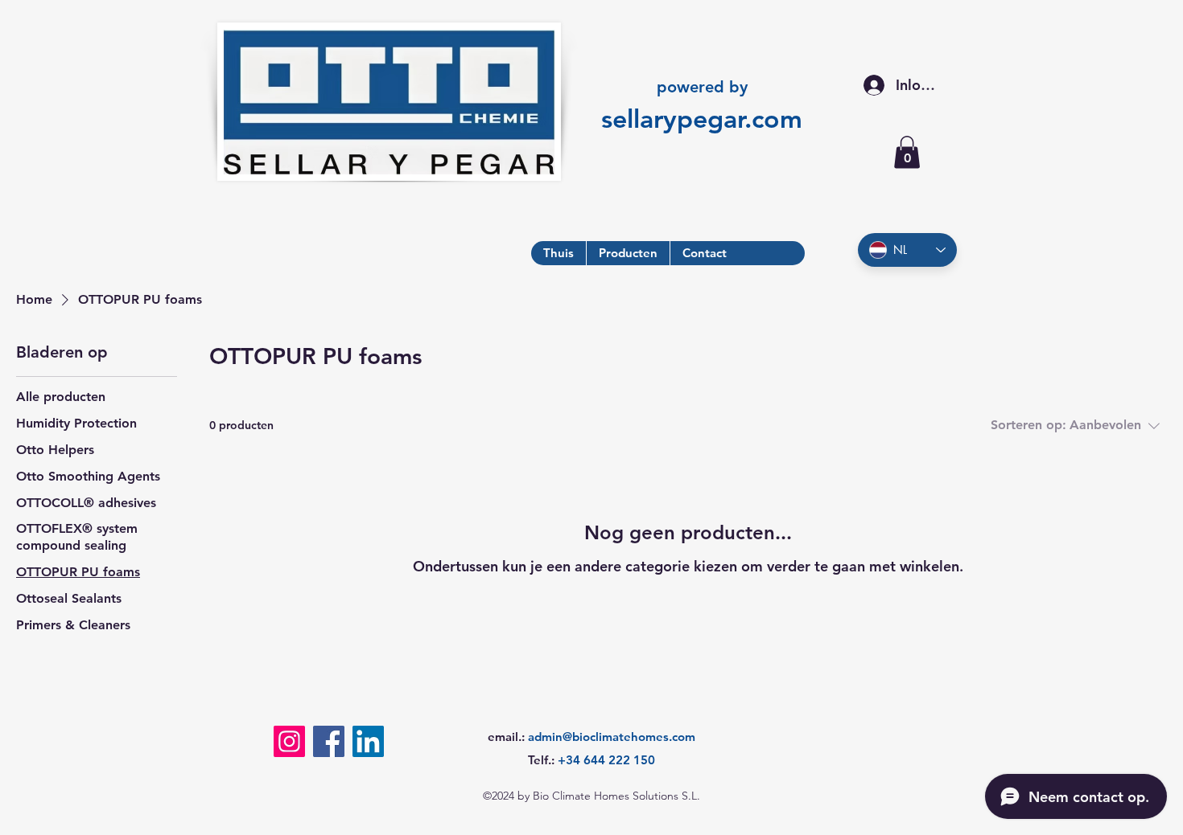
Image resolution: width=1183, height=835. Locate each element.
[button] (907, 152)
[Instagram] (289, 741)
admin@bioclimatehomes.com (611, 736)
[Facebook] (328, 741)
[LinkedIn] (368, 741)
